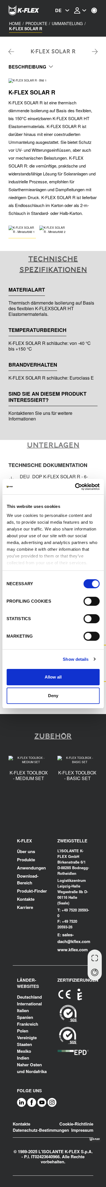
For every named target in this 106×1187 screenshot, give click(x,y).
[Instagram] (52, 1102)
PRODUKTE (36, 23)
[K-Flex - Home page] (31, 10)
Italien (23, 1010)
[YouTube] (41, 1102)
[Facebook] (31, 1102)
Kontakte (25, 899)
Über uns (26, 851)
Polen (22, 1031)
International (29, 1004)
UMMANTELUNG (67, 23)
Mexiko (24, 1051)
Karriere (25, 907)
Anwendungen (31, 868)
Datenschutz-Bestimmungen (41, 1130)
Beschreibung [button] (27, 66)
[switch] (91, 601)
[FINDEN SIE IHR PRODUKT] (95, 973)
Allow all (53, 677)
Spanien (25, 1017)
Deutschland (29, 997)
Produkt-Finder (32, 891)
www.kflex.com (72, 949)
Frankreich (27, 1024)
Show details (75, 659)
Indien (23, 1058)
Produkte (26, 859)
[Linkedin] (21, 1102)
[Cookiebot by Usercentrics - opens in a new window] (75, 486)
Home (15, 23)
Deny (53, 695)
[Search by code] (95, 957)
